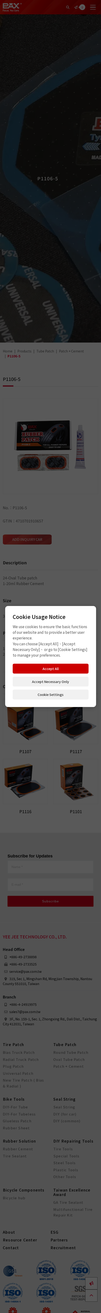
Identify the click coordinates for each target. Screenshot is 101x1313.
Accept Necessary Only (50, 681)
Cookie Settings (50, 694)
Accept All (51, 668)
